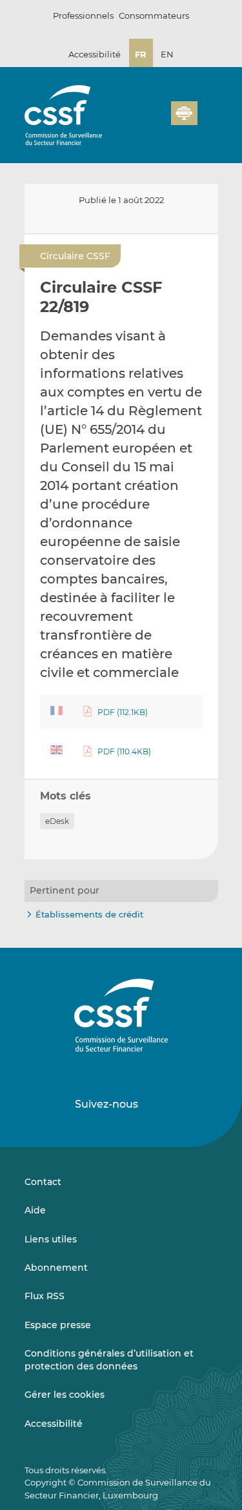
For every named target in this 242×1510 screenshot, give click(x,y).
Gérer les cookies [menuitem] (65, 1394)
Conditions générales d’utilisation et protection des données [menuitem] (109, 1360)
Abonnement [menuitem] (56, 1267)
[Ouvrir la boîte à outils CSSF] (157, 120)
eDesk (57, 821)
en (167, 54)
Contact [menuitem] (43, 1182)
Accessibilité (94, 54)
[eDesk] (184, 113)
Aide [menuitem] (35, 1210)
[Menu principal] (207, 110)
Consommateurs (154, 15)
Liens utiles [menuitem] (51, 1239)
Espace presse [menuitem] (58, 1325)
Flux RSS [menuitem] (45, 1296)
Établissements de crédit (89, 914)
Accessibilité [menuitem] (54, 1423)
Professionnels (83, 15)
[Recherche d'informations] (141, 120)
